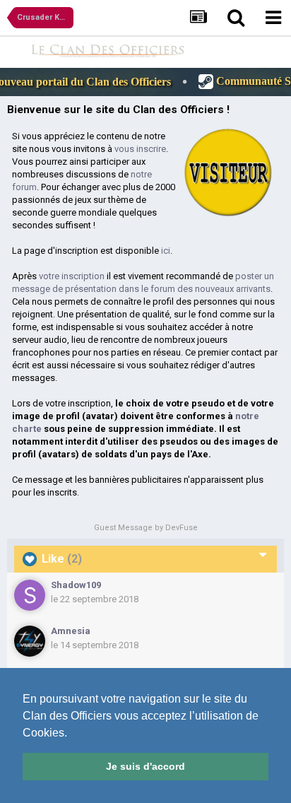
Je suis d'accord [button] (145, 766)
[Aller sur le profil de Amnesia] (29, 641)
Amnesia (70, 631)
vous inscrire (140, 148)
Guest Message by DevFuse (146, 527)
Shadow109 (76, 585)
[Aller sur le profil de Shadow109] (29, 595)
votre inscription (72, 276)
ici (165, 250)
